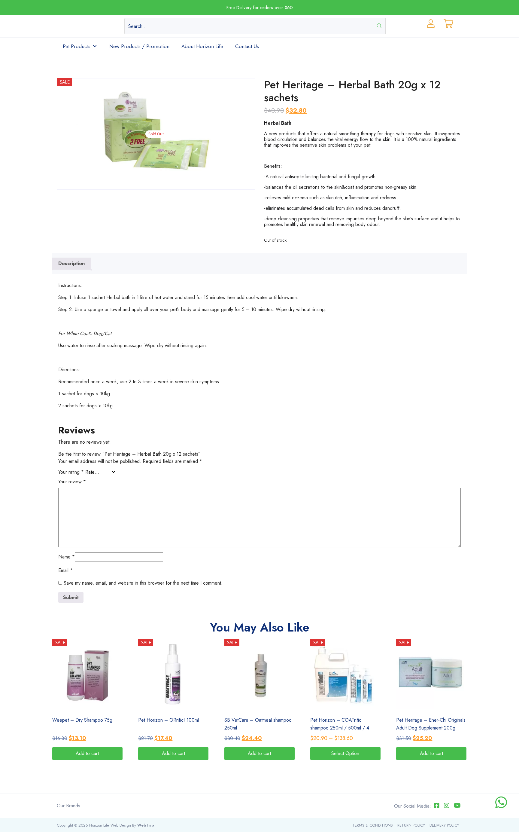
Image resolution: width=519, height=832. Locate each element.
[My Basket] (448, 25)
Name (66, 556)
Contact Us (247, 46)
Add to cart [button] (87, 753)
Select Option (345, 753)
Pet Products (76, 46)
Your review (72, 481)
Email (65, 570)
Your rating (71, 472)
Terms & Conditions (372, 825)
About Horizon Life (202, 46)
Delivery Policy (444, 825)
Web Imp (145, 825)
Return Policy (411, 825)
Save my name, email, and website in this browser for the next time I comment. (143, 583)
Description (71, 263)
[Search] (379, 26)
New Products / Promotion (139, 46)
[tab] (71, 264)
